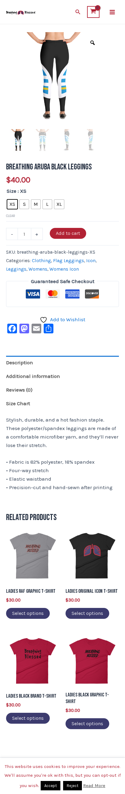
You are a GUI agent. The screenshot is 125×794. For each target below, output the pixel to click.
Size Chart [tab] (18, 403)
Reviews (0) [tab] (19, 390)
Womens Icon (64, 269)
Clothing (41, 260)
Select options (28, 613)
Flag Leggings (68, 260)
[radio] (12, 204)
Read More (94, 785)
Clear (10, 216)
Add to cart (68, 233)
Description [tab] (19, 362)
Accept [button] (50, 785)
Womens (38, 269)
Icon (91, 260)
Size (11, 191)
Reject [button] (72, 785)
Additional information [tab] (33, 376)
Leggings (16, 269)
